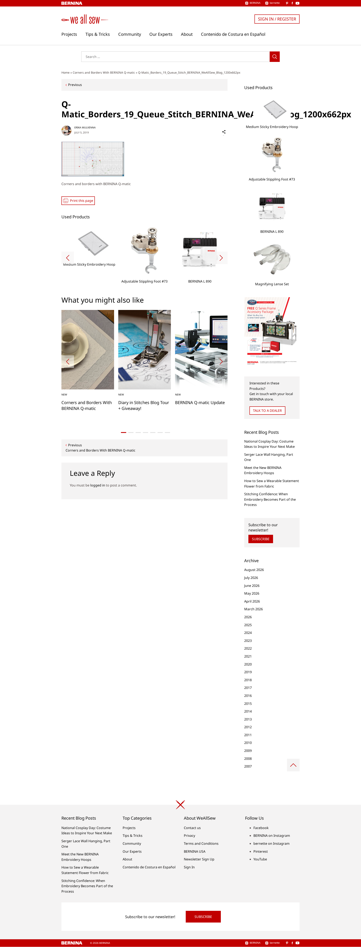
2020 (248, 664)
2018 (248, 680)
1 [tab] (123, 432)
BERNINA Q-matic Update (200, 402)
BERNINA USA (194, 851)
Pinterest (260, 851)
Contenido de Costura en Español (233, 34)
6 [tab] (160, 432)
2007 (248, 766)
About (187, 34)
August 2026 (254, 569)
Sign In (189, 867)
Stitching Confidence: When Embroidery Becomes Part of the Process (270, 499)
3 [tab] (138, 432)
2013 (248, 719)
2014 (248, 711)
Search (275, 56)
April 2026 (252, 601)
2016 (248, 695)
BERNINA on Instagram (271, 835)
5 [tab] (152, 432)
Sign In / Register (277, 19)
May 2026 (251, 593)
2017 (248, 687)
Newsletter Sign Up (199, 859)
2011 (248, 735)
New (64, 394)
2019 (248, 672)
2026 (248, 617)
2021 (248, 656)
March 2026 (253, 609)
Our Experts (161, 34)
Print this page (81, 200)
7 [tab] (167, 432)
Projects (69, 34)
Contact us (192, 827)
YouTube (260, 859)
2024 (248, 632)
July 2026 (251, 577)
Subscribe (260, 539)
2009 (248, 750)
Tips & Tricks (97, 34)
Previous (75, 84)
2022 (248, 648)
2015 (248, 703)
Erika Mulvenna (85, 127)
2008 (248, 758)
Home (65, 72)
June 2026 (251, 585)
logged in (97, 485)
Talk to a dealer (267, 410)
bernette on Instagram (271, 843)
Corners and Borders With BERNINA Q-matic (104, 72)
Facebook (261, 827)
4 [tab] (145, 432)
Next (221, 258)
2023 (248, 640)
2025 (248, 625)
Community (129, 34)
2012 (248, 727)
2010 (248, 742)
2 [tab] (130, 432)
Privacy (189, 835)
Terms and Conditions (201, 843)
